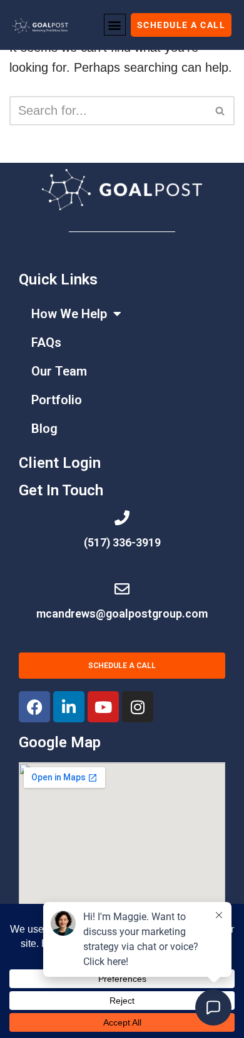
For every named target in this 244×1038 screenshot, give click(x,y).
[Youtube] (103, 706)
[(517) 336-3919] (122, 517)
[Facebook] (34, 706)
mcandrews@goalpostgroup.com (122, 613)
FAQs (46, 342)
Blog (44, 428)
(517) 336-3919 (122, 542)
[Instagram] (137, 706)
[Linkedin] (68, 706)
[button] (115, 25)
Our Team (59, 371)
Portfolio (56, 399)
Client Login (60, 463)
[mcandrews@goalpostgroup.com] (122, 588)
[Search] (220, 110)
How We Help (69, 313)
